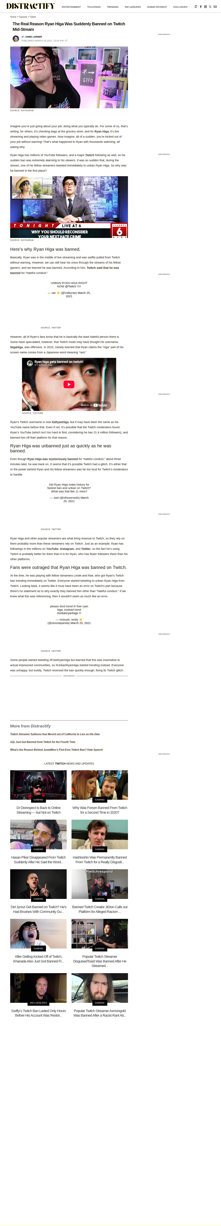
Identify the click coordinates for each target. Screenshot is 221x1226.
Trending (113, 7)
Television (93, 7)
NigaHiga (16, 347)
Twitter (86, 548)
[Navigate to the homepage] (30, 6)
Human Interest (157, 7)
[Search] (195, 6)
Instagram (67, 548)
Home (13, 16)
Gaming (23, 16)
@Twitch (70, 286)
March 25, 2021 (81, 623)
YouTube (52, 548)
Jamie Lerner (33, 36)
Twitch (33, 16)
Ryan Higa (101, 131)
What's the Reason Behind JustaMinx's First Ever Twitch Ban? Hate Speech (56, 749)
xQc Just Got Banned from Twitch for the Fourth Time (42, 742)
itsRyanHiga (60, 422)
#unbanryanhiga (67, 613)
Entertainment (71, 7)
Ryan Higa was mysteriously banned (52, 459)
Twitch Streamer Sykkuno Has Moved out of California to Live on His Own (55, 734)
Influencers (133, 7)
